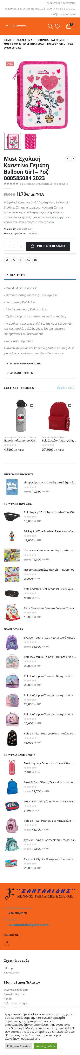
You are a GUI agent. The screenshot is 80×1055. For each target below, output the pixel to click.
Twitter (14, 260)
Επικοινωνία (11, 972)
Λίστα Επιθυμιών (14, 994)
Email (35, 260)
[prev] (67, 159)
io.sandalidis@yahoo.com (29, 925)
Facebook (7, 260)
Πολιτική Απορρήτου (16, 1003)
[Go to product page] (21, 416)
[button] (7, 26)
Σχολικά (32, 437)
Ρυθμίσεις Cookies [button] (18, 1046)
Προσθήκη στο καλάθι (50, 246)
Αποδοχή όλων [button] (45, 1046)
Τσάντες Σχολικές (58, 437)
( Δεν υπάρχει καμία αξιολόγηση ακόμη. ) (44, 183)
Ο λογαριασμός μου (16, 990)
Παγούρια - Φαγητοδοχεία (16, 437)
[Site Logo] (19, 26)
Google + (28, 260)
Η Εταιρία (9, 968)
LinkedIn (21, 260)
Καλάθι (8, 998)
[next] (73, 159)
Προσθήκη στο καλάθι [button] (31, 405)
